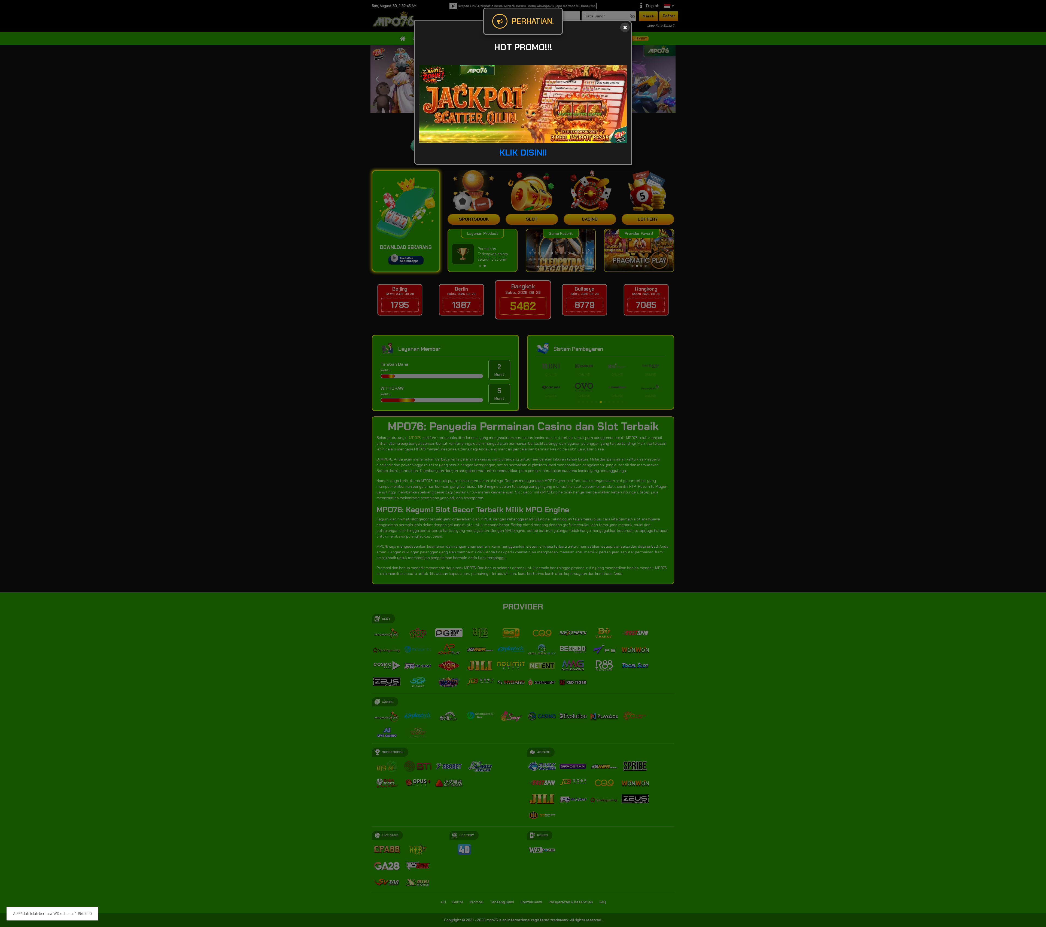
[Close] (625, 27)
